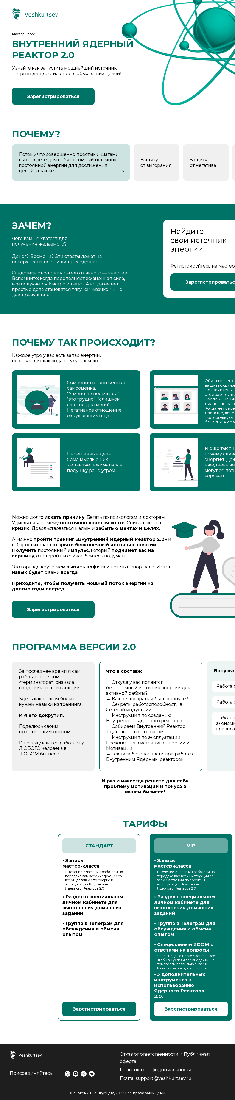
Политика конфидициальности (155, 1069)
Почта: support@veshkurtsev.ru (155, 1078)
